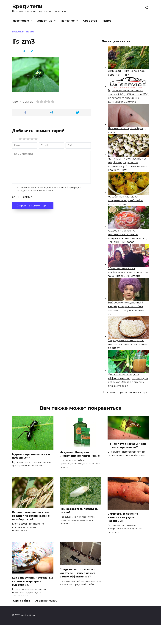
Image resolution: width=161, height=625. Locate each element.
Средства (90, 20)
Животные (44, 20)
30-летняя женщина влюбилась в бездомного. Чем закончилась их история (128, 272)
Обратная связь (46, 600)
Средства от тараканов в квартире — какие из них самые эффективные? (77, 573)
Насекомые (21, 20)
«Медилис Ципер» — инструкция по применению (80, 454)
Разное (106, 20)
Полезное (68, 20)
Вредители (27, 6)
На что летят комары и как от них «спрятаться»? (127, 445)
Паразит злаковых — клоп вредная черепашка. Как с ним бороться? (31, 516)
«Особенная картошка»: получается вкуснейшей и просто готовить (125, 200)
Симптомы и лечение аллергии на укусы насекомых (123, 517)
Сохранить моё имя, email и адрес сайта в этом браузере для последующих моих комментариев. (48, 189)
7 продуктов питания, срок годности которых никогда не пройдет (128, 344)
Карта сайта (21, 600)
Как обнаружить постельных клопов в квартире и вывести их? (32, 581)
